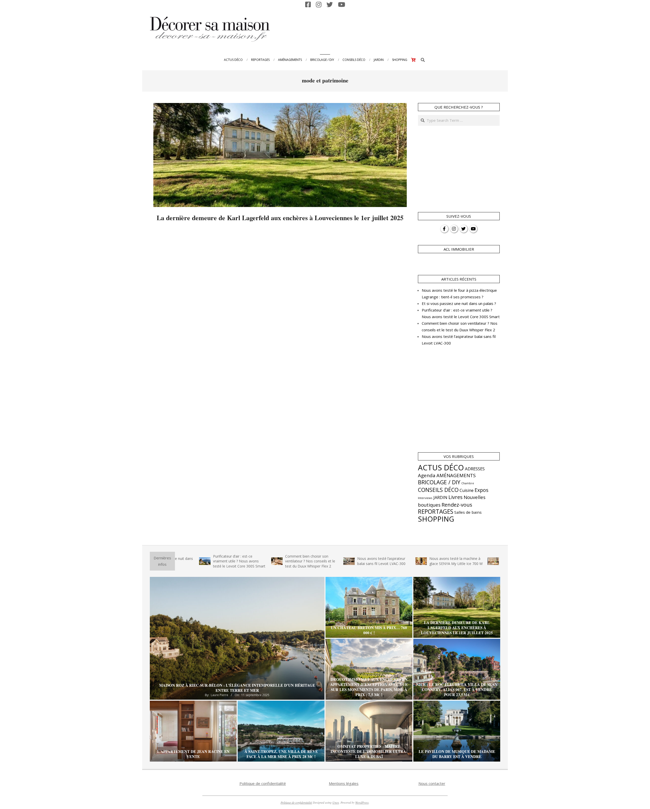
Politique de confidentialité (262, 783)
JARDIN (440, 497)
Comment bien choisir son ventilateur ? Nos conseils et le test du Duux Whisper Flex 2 (272, 561)
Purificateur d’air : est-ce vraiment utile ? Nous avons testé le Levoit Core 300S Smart (200, 561)
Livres (455, 497)
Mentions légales (344, 783)
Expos (482, 490)
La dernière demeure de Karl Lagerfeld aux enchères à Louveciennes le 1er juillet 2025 (280, 217)
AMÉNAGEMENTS (456, 475)
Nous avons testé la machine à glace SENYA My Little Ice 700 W (417, 561)
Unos (335, 802)
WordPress (362, 802)
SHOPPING (436, 519)
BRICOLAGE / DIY (439, 482)
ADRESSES (475, 469)
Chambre (467, 483)
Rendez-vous (457, 504)
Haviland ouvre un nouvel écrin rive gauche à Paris (488, 561)
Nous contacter (431, 783)
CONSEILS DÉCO (438, 489)
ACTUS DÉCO (441, 467)
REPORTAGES (435, 511)
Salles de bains (468, 512)
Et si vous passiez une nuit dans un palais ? (459, 303)
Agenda (426, 475)
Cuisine (467, 490)
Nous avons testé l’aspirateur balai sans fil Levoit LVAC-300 (343, 561)
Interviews (425, 498)
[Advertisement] (406, 28)
